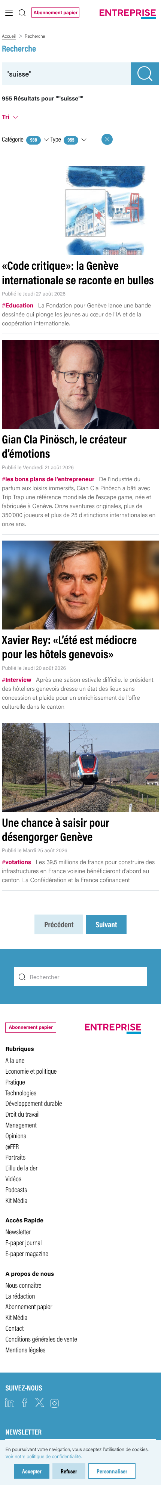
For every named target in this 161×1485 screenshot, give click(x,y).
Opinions (15, 1135)
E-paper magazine (26, 1253)
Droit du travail (22, 1113)
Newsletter (18, 1231)
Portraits (15, 1156)
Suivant (106, 924)
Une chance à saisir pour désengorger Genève (55, 829)
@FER (12, 1146)
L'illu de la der (21, 1167)
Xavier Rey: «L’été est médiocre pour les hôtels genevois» (69, 646)
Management (20, 1124)
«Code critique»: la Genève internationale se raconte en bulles (78, 272)
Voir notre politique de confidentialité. (43, 1456)
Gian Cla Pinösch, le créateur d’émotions (64, 445)
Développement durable (33, 1103)
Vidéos (13, 1178)
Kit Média (16, 1200)
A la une (14, 1060)
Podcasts (16, 1189)
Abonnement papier (55, 12)
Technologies (20, 1092)
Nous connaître (23, 1285)
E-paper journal (23, 1242)
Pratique (15, 1081)
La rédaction (20, 1295)
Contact (14, 1327)
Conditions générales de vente (41, 1338)
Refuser (69, 1471)
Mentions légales (25, 1349)
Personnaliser (112, 1471)
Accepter (32, 1471)
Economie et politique (31, 1070)
